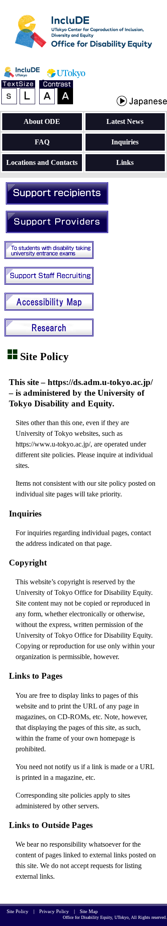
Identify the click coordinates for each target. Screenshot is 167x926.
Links (125, 162)
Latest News (124, 121)
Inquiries (124, 142)
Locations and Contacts (41, 162)
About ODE (42, 121)
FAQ (42, 142)
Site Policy (18, 911)
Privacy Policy (54, 911)
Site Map (89, 911)
